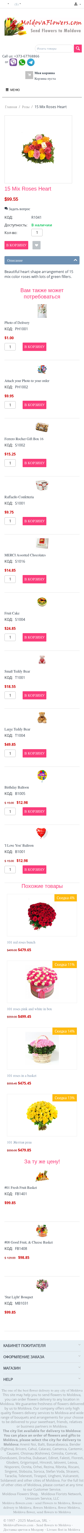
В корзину (16, 245)
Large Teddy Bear (17, 729)
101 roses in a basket (21, 1075)
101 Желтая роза (19, 1142)
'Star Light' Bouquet (18, 1296)
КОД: (8, 217)
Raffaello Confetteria (19, 496)
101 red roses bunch (21, 942)
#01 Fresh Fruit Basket (20, 1187)
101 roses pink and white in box (29, 1009)
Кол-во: (10, 232)
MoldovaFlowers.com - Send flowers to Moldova (37, 1525)
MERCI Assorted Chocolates (25, 555)
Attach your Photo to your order (26, 380)
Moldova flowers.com (17, 1503)
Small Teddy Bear (17, 671)
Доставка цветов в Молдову (23, 1529)
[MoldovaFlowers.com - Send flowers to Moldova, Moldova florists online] (42, 26)
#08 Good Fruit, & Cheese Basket (28, 1242)
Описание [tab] (15, 260)
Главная (11, 106)
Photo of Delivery (17, 322)
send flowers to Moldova (54, 1512)
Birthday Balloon (16, 787)
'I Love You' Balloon (19, 845)
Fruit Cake (11, 613)
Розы (26, 106)
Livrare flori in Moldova (63, 1529)
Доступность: (15, 225)
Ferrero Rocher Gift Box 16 (23, 438)
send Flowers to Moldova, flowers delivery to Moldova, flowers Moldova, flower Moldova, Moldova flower (42, 1507)
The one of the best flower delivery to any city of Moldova (42, 1390)
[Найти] (78, 48)
